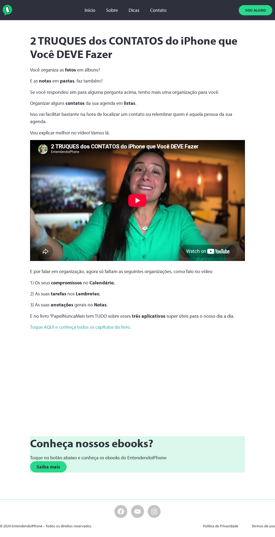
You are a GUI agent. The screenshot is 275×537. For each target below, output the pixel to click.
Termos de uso (263, 526)
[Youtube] (137, 511)
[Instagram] (154, 511)
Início (90, 10)
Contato (158, 10)
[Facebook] (120, 511)
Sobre (112, 10)
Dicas (134, 10)
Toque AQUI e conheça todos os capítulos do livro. (80, 327)
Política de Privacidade (220, 526)
